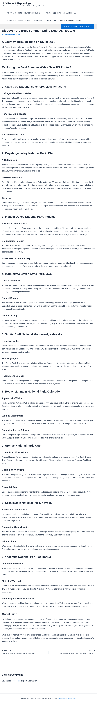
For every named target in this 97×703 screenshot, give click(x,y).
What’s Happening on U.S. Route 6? (61, 13)
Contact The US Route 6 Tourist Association (64, 20)
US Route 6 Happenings (17, 3)
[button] (41, 13)
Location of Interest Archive (18, 20)
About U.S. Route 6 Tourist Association (23, 13)
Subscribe (38, 20)
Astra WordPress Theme (67, 698)
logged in (17, 681)
